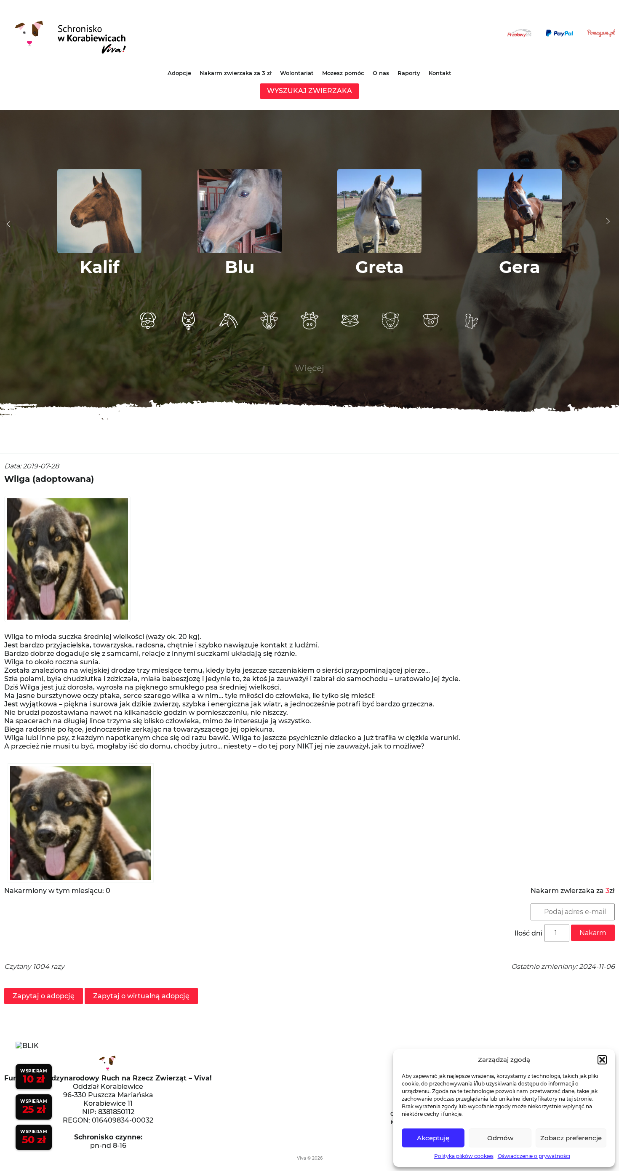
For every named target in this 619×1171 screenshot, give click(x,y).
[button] (602, 1060)
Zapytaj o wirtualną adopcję (141, 996)
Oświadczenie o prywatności (534, 1156)
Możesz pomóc (343, 73)
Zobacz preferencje (571, 1138)
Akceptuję (433, 1138)
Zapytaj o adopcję (44, 996)
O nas (381, 73)
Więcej (309, 368)
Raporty (409, 73)
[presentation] (8, 224)
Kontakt (440, 73)
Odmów (500, 1138)
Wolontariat (297, 73)
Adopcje (179, 73)
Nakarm (592, 933)
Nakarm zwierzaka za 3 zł (236, 73)
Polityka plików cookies (464, 1156)
